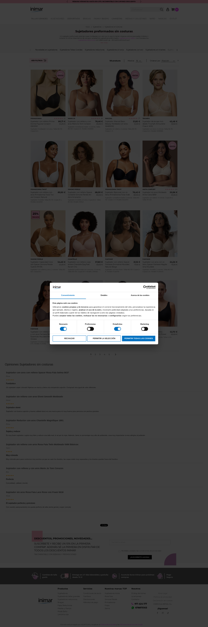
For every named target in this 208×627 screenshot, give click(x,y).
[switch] (90, 329)
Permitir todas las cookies (138, 338)
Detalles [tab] (104, 295)
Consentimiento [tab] (68, 295)
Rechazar (69, 338)
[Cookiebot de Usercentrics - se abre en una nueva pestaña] (145, 287)
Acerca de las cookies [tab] (140, 295)
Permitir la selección (104, 338)
